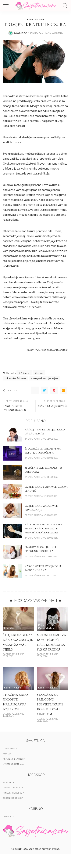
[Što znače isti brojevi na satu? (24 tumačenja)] (12, 453)
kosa (40, 373)
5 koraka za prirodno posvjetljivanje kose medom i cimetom (50, 704)
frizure (25, 373)
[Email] (63, 390)
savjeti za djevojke (45, 378)
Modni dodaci (46, 628)
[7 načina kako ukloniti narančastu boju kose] (18, 678)
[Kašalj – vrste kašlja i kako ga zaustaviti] (12, 434)
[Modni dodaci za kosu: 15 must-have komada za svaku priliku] (52, 619)
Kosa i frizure (35, 19)
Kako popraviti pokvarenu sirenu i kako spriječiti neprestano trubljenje (44, 528)
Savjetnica (20, 33)
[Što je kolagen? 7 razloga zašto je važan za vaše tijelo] (18, 619)
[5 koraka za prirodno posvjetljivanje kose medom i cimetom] (52, 678)
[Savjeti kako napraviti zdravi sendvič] (12, 491)
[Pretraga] (64, 5)
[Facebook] (35, 390)
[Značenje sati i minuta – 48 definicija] (12, 472)
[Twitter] (44, 390)
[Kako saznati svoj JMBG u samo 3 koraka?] (12, 571)
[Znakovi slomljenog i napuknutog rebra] (12, 552)
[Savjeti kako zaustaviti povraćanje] (12, 510)
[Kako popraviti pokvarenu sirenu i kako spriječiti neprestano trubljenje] (12, 531)
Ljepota (9, 628)
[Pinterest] (54, 390)
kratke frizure (16, 378)
